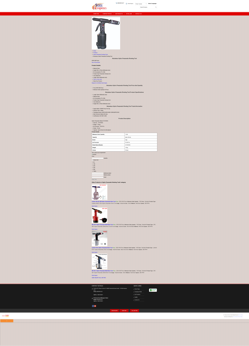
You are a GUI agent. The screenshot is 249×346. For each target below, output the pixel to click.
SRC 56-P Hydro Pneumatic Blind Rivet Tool (102, 224)
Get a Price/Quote (96, 62)
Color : (128, 203)
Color (94, 102)
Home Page (96, 13)
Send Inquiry (104, 83)
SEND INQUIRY (95, 277)
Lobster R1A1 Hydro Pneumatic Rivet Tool (102, 247)
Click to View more (97, 79)
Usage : (120, 203)
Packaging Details (97, 112)
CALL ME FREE (102, 277)
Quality (136, 297)
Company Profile (107, 13)
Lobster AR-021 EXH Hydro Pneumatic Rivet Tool (104, 201)
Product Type (96, 100)
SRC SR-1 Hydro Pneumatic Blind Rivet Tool (102, 270)
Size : (145, 201)
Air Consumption (97, 98)
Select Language (152, 3)
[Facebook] (93, 306)
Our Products (119, 13)
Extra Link (129, 13)
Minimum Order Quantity (98, 89)
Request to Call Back (96, 83)
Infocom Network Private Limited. (238, 316)
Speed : (145, 203)
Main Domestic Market (98, 114)
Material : (136, 203)
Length (94, 94)
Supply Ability (96, 108)
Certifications (96, 116)
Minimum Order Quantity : (134, 201)
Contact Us (138, 13)
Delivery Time (96, 110)
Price (94, 87)
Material (95, 96)
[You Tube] (95, 306)
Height (94, 103)
